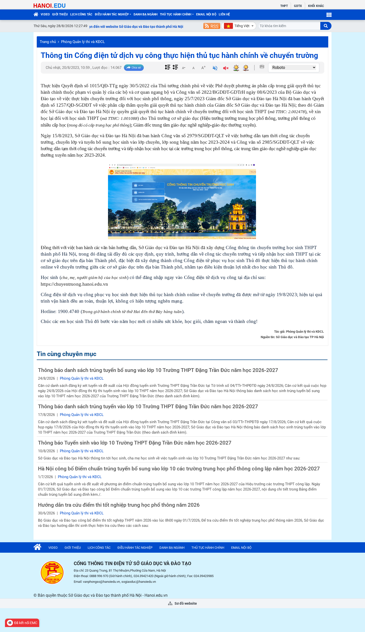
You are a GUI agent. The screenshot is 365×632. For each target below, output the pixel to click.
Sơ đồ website (185, 603)
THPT (284, 6)
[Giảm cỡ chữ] (183, 67)
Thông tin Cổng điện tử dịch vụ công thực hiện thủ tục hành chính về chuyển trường (179, 55)
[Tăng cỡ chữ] (203, 67)
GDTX (298, 6)
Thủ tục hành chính (175, 14)
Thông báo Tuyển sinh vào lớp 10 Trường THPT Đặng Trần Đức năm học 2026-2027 (134, 443)
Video (45, 14)
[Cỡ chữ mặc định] (193, 67)
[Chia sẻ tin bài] (134, 67)
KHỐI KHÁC (316, 6)
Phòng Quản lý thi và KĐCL (83, 42)
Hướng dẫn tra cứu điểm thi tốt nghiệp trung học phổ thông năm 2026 (119, 505)
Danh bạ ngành (145, 14)
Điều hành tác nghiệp (112, 14)
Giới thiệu (60, 14)
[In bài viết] (262, 66)
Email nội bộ (206, 14)
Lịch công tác (81, 14)
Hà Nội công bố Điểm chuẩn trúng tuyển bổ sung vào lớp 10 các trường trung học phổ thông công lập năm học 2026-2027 (179, 469)
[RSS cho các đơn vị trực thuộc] (211, 25)
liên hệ (224, 14)
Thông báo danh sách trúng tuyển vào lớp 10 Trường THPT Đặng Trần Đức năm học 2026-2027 (148, 406)
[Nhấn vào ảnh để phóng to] (182, 201)
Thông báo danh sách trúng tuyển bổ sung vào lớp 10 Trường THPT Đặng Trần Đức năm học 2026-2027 (158, 370)
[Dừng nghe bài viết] (225, 69)
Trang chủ (48, 42)
